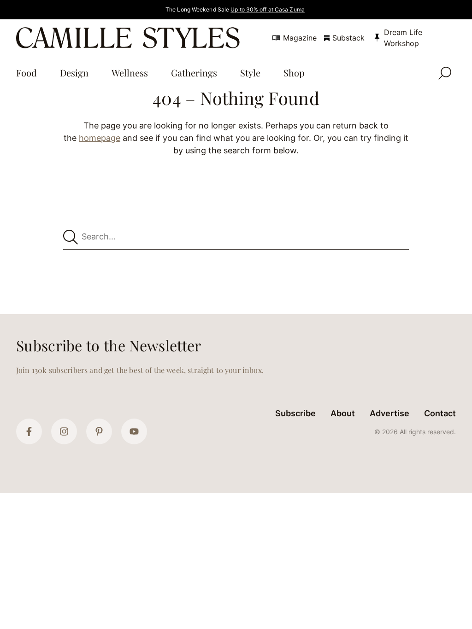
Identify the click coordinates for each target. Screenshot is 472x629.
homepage (99, 138)
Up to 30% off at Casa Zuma (267, 9)
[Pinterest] (99, 431)
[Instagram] (64, 431)
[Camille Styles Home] (129, 38)
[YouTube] (134, 431)
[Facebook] (29, 431)
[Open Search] (445, 73)
